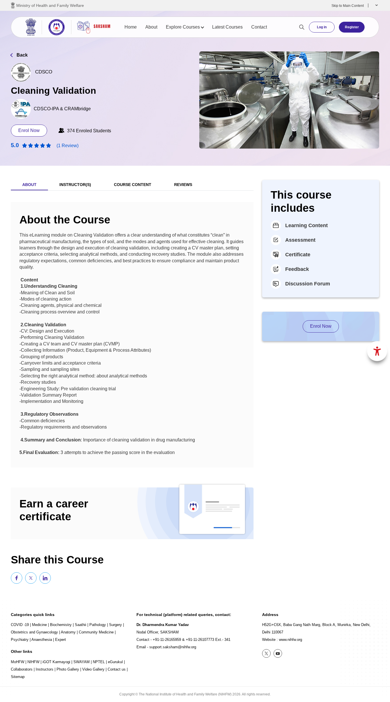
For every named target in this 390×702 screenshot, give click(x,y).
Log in (322, 27)
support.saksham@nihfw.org (172, 647)
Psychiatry (20, 639)
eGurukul (115, 662)
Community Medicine (96, 632)
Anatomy (68, 632)
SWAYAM (81, 662)
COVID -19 (20, 625)
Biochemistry (61, 625)
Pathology (97, 625)
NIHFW (33, 662)
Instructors (44, 669)
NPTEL (99, 662)
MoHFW (17, 662)
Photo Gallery (68, 669)
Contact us (117, 669)
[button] (376, 5)
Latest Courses (227, 27)
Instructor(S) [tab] (75, 184)
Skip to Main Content (347, 6)
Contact (259, 27)
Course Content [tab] (132, 184)
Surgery (115, 625)
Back (22, 55)
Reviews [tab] (183, 184)
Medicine (39, 625)
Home (130, 27)
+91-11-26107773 (200, 639)
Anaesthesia (41, 639)
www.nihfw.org (290, 639)
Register (352, 27)
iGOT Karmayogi (56, 662)
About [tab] (29, 184)
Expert (60, 639)
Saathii (80, 625)
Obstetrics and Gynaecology (34, 632)
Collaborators (22, 669)
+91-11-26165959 (167, 639)
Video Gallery (93, 669)
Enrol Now (29, 130)
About (151, 27)
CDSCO (43, 72)
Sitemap (18, 677)
